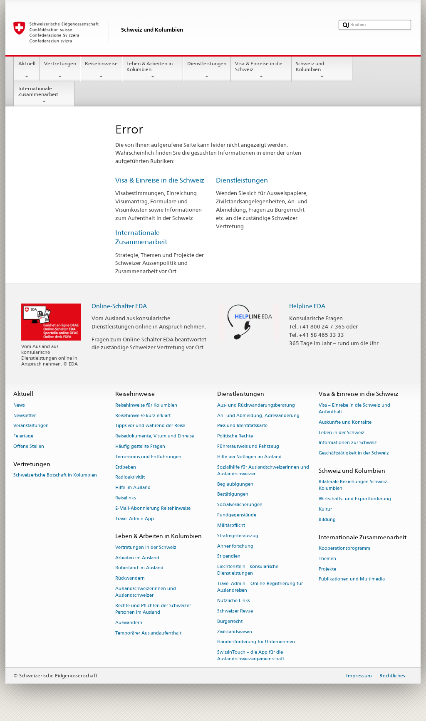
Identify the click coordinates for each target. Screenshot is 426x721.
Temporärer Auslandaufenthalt (148, 633)
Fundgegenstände (236, 515)
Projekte (327, 569)
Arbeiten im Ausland (137, 558)
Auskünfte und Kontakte (345, 422)
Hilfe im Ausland (133, 488)
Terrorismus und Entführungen (148, 456)
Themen (327, 558)
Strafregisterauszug (237, 535)
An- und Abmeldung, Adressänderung (258, 415)
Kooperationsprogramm (344, 548)
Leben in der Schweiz (341, 432)
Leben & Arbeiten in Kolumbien (149, 66)
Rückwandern (130, 578)
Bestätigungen (232, 494)
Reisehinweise (101, 63)
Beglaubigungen (235, 484)
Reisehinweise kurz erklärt (143, 415)
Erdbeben (125, 467)
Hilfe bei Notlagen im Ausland (249, 456)
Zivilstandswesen (234, 632)
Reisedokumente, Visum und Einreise (154, 436)
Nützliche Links (233, 601)
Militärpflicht (231, 525)
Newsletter (24, 415)
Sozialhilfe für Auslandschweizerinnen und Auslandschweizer (263, 470)
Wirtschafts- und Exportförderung (355, 499)
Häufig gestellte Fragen (140, 446)
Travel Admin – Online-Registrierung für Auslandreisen (260, 587)
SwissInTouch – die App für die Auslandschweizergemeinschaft (250, 656)
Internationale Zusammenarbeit (38, 91)
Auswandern (128, 622)
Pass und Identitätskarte (242, 426)
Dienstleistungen (206, 63)
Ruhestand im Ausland (139, 568)
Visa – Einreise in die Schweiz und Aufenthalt (354, 408)
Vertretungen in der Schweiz (145, 547)
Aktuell (26, 63)
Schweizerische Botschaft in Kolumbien (55, 475)
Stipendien (228, 556)
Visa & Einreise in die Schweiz (258, 66)
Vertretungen (60, 63)
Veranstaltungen (31, 426)
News (19, 405)
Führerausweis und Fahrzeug (248, 446)
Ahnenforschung (235, 546)
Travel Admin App (134, 518)
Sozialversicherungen (240, 505)
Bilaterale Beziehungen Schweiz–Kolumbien (354, 485)
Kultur (325, 509)
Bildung (327, 519)
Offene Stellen (28, 446)
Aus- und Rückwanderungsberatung (256, 405)
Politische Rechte (235, 436)
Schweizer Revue (235, 611)
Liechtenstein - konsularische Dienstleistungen (247, 570)
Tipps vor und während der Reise (150, 426)
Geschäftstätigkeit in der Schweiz (354, 453)
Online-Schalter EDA (119, 305)
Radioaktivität (130, 477)
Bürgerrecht (230, 621)
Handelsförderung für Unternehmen (256, 642)
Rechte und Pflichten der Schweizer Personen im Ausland (153, 609)
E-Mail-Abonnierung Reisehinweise (153, 508)
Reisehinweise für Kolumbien (146, 405)
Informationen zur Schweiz (348, 443)
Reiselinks (125, 498)
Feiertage (23, 436)
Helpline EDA (307, 305)
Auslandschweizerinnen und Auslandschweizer (145, 592)
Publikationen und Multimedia (352, 579)
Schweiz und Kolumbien (310, 66)
